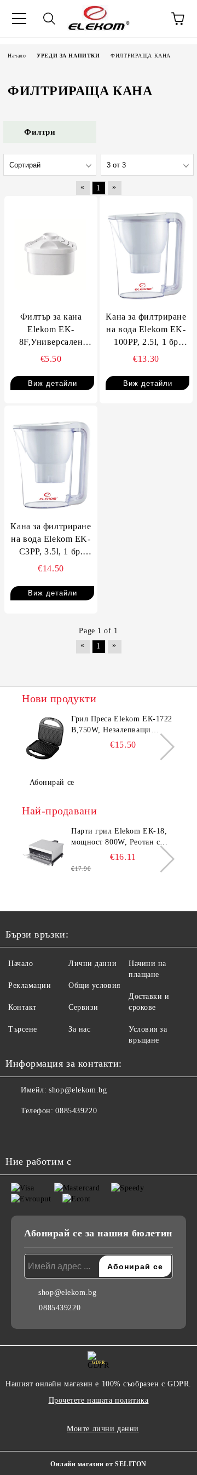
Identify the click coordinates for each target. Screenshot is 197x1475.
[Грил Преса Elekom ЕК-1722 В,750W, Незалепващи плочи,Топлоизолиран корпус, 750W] (45, 738)
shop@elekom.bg (78, 1090)
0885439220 (76, 1111)
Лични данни (92, 963)
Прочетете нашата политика (99, 1400)
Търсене (22, 1029)
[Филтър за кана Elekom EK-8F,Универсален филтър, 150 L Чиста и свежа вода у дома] (51, 254)
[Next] (161, 746)
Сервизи (83, 1007)
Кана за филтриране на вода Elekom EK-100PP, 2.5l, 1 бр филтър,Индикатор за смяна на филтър (146, 330)
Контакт (22, 1007)
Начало (20, 963)
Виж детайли (52, 383)
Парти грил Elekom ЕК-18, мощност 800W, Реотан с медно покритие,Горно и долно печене (119, 837)
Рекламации (29, 985)
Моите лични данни (103, 1429)
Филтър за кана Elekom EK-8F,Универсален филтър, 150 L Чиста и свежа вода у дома (51, 330)
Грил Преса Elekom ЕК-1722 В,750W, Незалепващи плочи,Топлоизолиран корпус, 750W (121, 725)
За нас (79, 1029)
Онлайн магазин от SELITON (98, 1464)
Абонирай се (52, 782)
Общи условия (94, 985)
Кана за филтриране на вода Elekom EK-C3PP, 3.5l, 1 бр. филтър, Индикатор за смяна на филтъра (51, 540)
